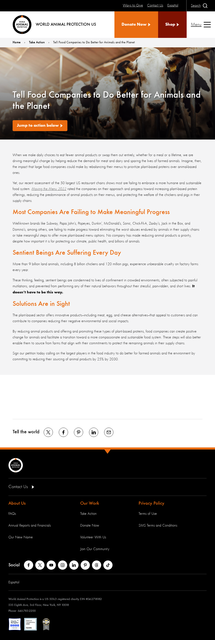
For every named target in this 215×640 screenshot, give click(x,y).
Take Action (88, 514)
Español (13, 582)
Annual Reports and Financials (29, 525)
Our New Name (20, 537)
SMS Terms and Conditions (158, 525)
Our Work (89, 503)
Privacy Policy (151, 503)
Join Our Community (94, 549)
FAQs (12, 514)
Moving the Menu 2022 (48, 189)
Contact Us (18, 486)
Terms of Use (148, 514)
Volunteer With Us (93, 537)
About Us (17, 503)
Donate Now (89, 525)
